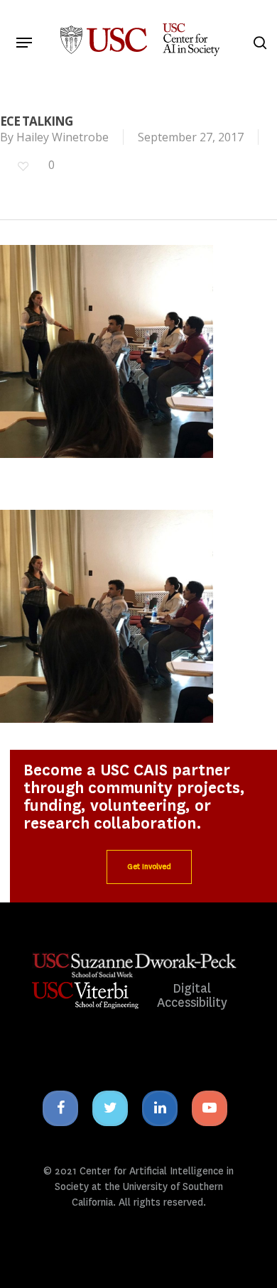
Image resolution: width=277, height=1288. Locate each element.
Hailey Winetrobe (62, 137)
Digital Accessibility (192, 996)
